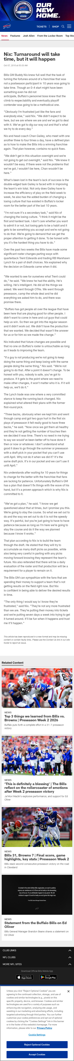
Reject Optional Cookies (37, 1044)
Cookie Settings (37, 1034)
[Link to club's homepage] (7, 25)
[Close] (68, 991)
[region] (37, 1023)
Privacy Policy (44, 1028)
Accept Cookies (37, 1054)
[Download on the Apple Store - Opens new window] (24, 978)
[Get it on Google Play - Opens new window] (48, 979)
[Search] (63, 26)
